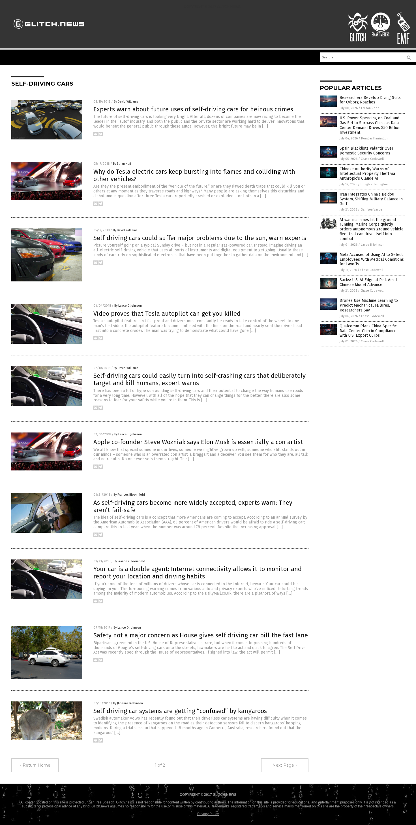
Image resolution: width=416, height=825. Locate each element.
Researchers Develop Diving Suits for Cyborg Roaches (370, 100)
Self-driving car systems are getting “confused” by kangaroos (180, 711)
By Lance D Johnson (128, 305)
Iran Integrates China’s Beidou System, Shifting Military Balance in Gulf (371, 199)
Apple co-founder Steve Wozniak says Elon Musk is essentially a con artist (198, 442)
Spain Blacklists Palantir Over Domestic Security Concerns (366, 151)
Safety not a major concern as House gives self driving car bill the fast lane (200, 635)
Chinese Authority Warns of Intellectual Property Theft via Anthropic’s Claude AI (367, 174)
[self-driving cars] (49, 31)
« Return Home (35, 765)
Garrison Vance (371, 209)
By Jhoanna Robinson (128, 703)
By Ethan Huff (122, 164)
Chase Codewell (372, 159)
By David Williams (126, 101)
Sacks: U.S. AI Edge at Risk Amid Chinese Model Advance (368, 282)
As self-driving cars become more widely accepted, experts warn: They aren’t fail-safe (192, 506)
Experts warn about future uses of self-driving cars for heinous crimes (193, 109)
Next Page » (285, 765)
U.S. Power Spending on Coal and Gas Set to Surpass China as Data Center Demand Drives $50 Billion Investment (370, 125)
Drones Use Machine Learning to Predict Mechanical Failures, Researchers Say (369, 305)
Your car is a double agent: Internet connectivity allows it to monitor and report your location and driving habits (197, 572)
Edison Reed (370, 108)
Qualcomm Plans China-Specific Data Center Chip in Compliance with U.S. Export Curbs (368, 331)
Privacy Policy (208, 814)
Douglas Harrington (374, 138)
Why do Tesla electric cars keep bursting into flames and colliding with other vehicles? (194, 175)
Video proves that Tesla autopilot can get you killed (167, 313)
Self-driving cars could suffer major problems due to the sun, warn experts (199, 238)
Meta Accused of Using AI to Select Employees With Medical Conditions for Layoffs (372, 259)
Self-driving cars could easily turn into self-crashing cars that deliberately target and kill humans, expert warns (199, 379)
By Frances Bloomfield (129, 495)
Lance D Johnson (372, 245)
